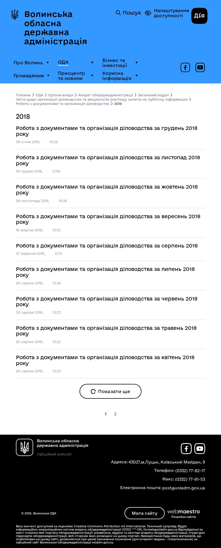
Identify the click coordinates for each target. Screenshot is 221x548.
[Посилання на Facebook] (185, 67)
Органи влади (60, 95)
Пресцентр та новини (71, 75)
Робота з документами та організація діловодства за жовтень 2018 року (107, 190)
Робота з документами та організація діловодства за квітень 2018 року (105, 360)
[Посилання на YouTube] (200, 67)
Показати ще (114, 391)
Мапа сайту (144, 513)
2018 (118, 103)
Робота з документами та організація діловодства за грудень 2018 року (107, 131)
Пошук (132, 13)
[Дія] (199, 16)
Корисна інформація (116, 75)
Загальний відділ (153, 95)
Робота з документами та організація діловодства (62, 103)
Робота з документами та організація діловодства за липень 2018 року (105, 272)
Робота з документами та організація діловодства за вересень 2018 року (108, 219)
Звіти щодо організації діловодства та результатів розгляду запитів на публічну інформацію (102, 99)
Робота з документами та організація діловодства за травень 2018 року (106, 331)
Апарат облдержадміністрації (105, 95)
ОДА (63, 62)
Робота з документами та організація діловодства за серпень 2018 (107, 246)
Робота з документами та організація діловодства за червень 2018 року (107, 301)
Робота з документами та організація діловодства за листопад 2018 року (108, 160)
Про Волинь (28, 62)
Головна (23, 95)
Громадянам (28, 75)
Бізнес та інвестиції (114, 63)
